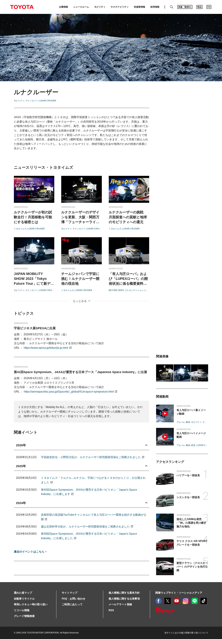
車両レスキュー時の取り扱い (31, 604)
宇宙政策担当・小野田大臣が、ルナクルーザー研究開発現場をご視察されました (91, 457)
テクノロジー (31, 100)
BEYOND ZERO (116, 290)
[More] (81, 301)
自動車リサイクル (24, 598)
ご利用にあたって (72, 604)
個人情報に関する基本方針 (124, 592)
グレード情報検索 (24, 615)
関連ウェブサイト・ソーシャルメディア (178, 592)
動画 (188, 422)
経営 (193, 445)
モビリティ (19, 100)
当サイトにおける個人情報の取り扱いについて (186, 633)
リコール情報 (21, 610)
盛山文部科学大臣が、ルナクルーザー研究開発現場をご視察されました (85, 526)
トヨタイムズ (20, 228)
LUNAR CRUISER (47, 100)
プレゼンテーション (134, 290)
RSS (111, 610)
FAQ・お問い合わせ (73, 598)
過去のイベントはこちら (29, 551)
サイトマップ (69, 592)
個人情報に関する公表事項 (124, 598)
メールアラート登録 (120, 604)
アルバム (181, 422)
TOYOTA (22, 7)
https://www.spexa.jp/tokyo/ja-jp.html (46, 347)
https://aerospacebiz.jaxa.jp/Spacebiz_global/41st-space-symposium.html (69, 391)
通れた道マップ (23, 592)
